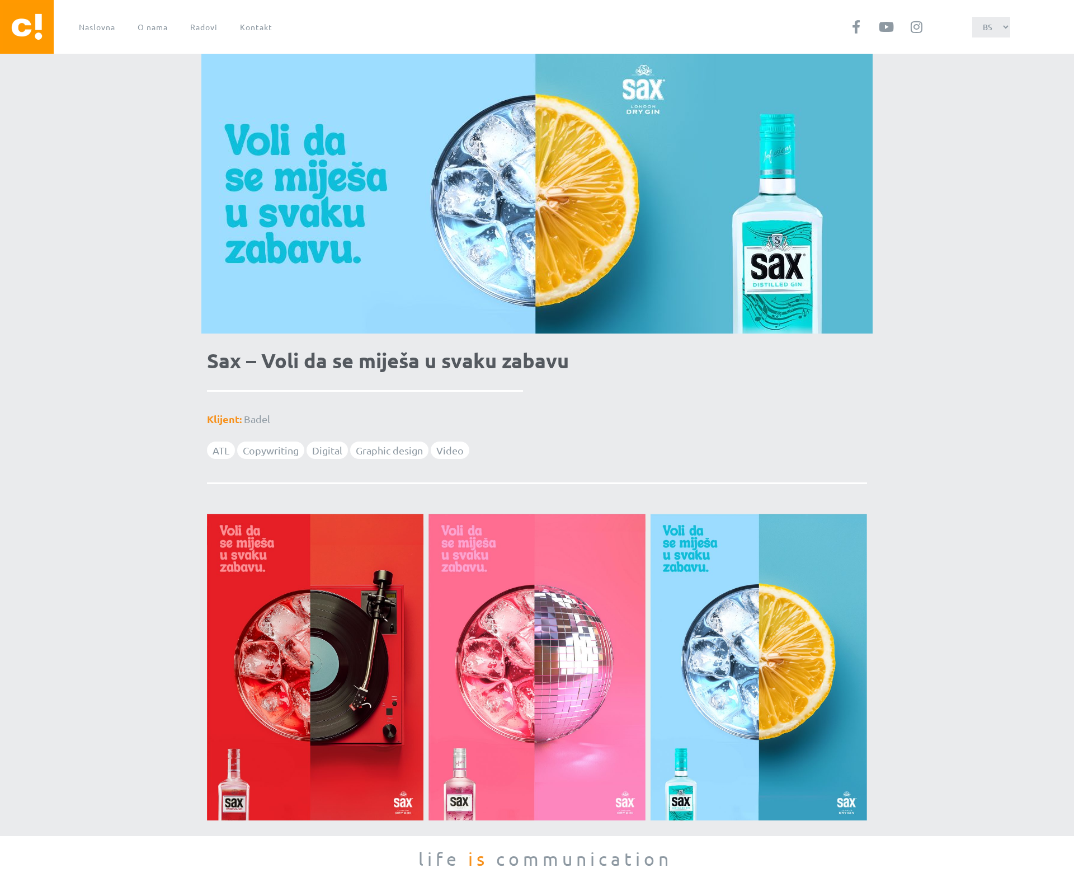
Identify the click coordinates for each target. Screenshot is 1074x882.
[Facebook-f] (856, 27)
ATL (221, 450)
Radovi (204, 27)
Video (450, 450)
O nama (153, 27)
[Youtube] (886, 27)
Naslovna (97, 27)
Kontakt (256, 27)
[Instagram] (916, 27)
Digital (327, 450)
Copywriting (271, 450)
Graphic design (389, 450)
